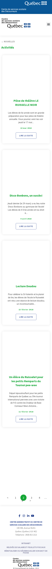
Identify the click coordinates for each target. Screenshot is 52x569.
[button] (48, 24)
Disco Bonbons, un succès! (26, 195)
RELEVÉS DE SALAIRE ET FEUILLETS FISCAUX (26, 547)
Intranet (26, 543)
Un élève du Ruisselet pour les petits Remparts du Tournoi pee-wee (26, 381)
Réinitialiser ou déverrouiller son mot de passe (25, 552)
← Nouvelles (8, 41)
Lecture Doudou (26, 286)
